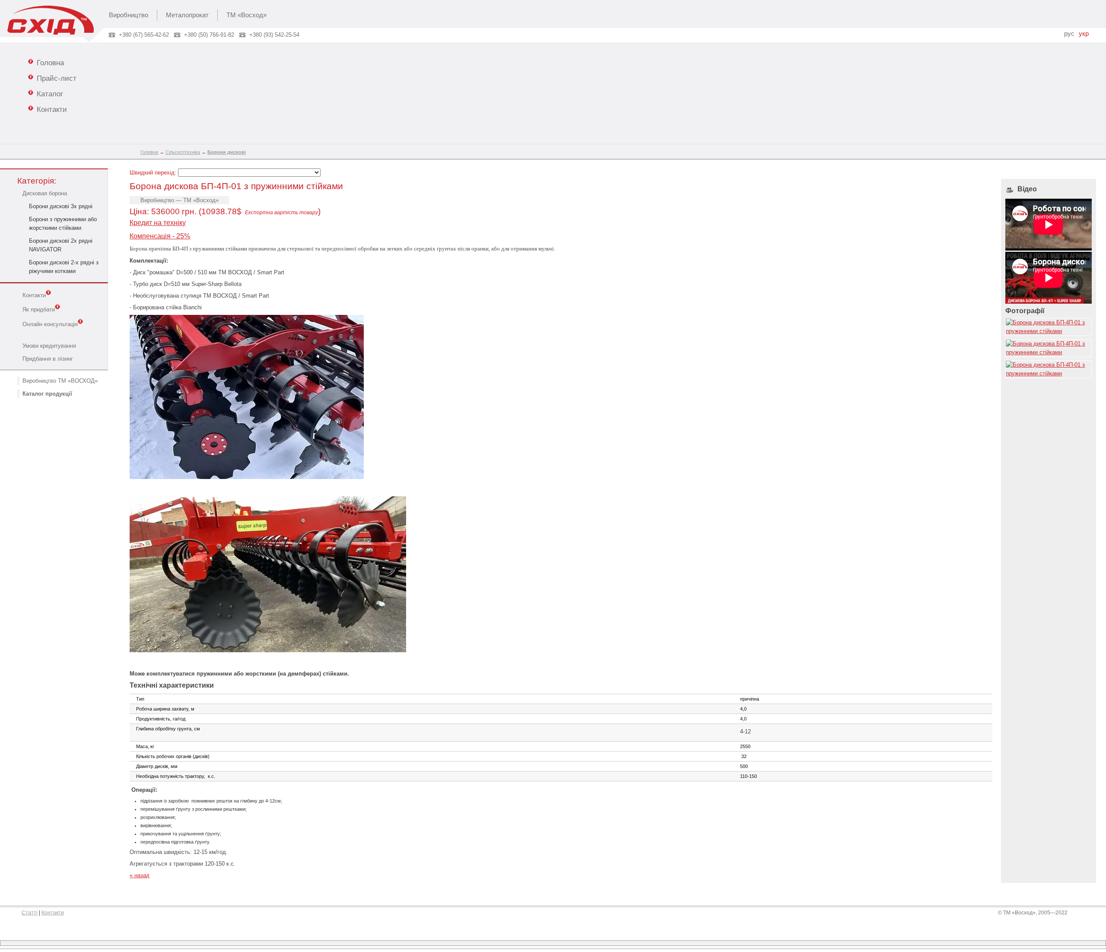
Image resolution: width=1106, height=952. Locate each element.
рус (1069, 33)
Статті (30, 913)
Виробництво (128, 15)
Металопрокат (187, 15)
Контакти (52, 109)
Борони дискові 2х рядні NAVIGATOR (60, 245)
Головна (50, 62)
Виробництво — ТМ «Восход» (179, 200)
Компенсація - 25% (160, 236)
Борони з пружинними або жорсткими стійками (63, 223)
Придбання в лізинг (47, 358)
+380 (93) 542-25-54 (274, 35)
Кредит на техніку (158, 222)
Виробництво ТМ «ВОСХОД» (60, 381)
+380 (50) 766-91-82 (209, 35)
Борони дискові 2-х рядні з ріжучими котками (64, 266)
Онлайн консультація (50, 324)
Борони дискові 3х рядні (60, 206)
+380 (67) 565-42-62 (144, 35)
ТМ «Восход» (246, 15)
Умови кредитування (49, 346)
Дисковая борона (44, 193)
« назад (139, 875)
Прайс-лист (56, 78)
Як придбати (38, 310)
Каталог (50, 93)
